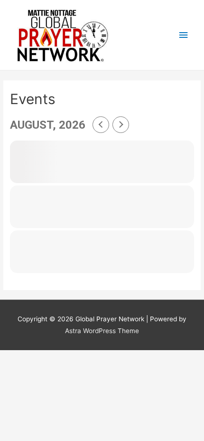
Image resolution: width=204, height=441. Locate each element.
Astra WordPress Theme (102, 331)
